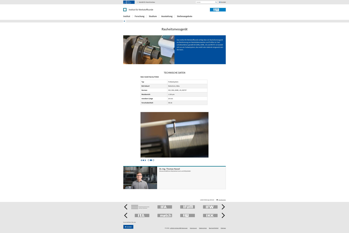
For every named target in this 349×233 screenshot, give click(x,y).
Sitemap (223, 228)
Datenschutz (203, 228)
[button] (126, 207)
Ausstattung (166, 16)
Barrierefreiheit (213, 228)
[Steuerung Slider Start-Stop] (143, 160)
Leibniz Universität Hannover (179, 228)
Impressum (193, 228)
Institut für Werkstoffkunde (141, 10)
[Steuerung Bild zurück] (141, 160)
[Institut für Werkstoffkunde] (124, 21)
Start (216, 2)
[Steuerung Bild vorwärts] (145, 160)
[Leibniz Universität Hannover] (129, 2)
